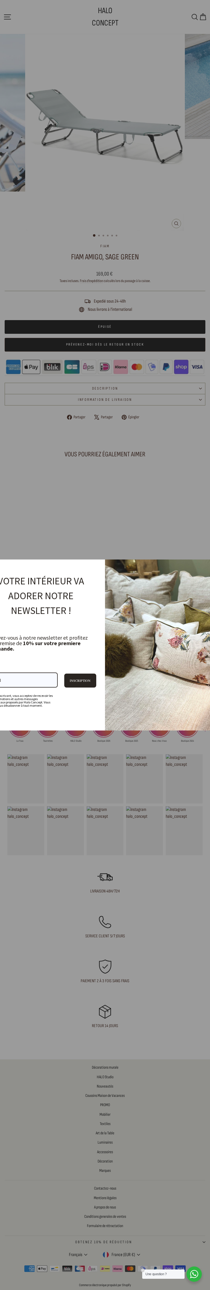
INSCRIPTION (80, 680)
